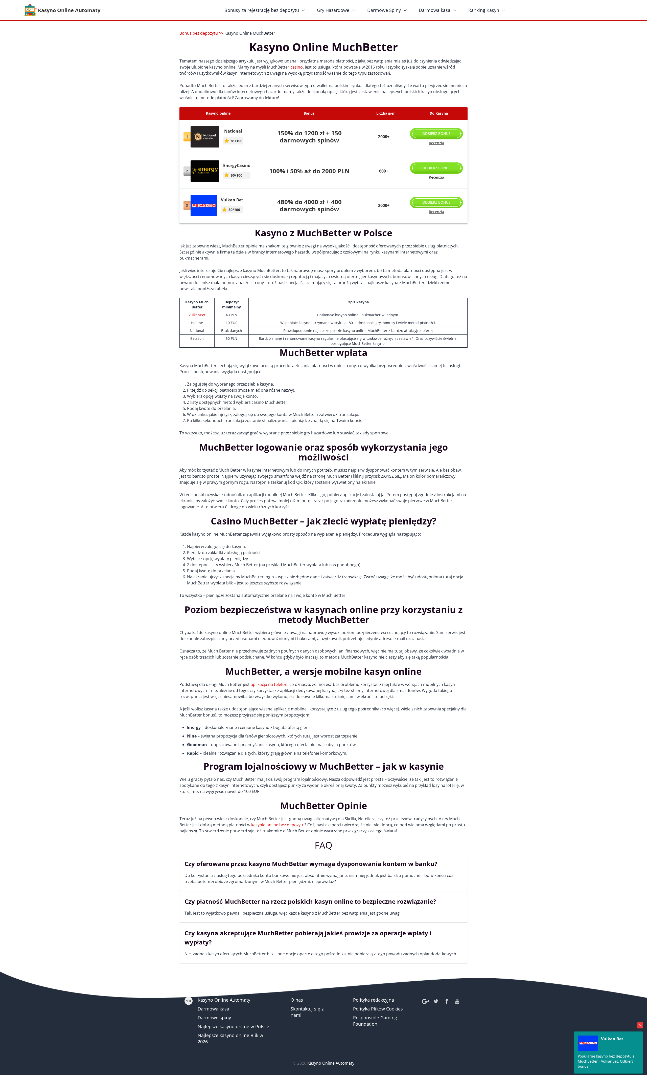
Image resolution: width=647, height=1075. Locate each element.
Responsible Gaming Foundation (375, 1021)
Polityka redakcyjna (373, 1000)
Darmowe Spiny (384, 10)
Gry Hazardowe (333, 10)
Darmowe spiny (214, 1018)
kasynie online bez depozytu (278, 825)
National (233, 131)
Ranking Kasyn (483, 10)
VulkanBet (197, 314)
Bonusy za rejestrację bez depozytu (261, 10)
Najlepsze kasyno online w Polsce (233, 1026)
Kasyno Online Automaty (224, 1000)
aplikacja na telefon (269, 684)
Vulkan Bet (232, 200)
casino (296, 67)
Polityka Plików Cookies (378, 1009)
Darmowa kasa (434, 10)
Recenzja (436, 142)
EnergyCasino (236, 165)
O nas (297, 1000)
